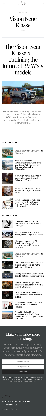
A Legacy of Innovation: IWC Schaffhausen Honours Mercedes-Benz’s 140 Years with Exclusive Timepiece (28, 244)
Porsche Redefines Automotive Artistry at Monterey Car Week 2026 (29, 233)
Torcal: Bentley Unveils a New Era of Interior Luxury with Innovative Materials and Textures (29, 264)
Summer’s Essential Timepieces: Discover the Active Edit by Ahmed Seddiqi (28, 294)
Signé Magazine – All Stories (16, 402)
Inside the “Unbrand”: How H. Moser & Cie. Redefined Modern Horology (28, 223)
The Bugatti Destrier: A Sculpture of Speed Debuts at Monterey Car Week (29, 274)
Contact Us (11, 405)
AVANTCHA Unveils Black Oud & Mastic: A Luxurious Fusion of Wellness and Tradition (28, 178)
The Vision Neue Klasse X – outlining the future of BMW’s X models (23, 59)
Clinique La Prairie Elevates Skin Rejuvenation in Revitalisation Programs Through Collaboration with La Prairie (28, 203)
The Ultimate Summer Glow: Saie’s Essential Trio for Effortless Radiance (28, 304)
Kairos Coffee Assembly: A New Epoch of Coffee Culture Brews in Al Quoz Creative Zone (29, 284)
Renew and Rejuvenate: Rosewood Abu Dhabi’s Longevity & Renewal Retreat (28, 190)
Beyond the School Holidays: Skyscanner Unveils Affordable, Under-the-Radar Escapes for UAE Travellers (29, 315)
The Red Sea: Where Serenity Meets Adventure (29, 151)
